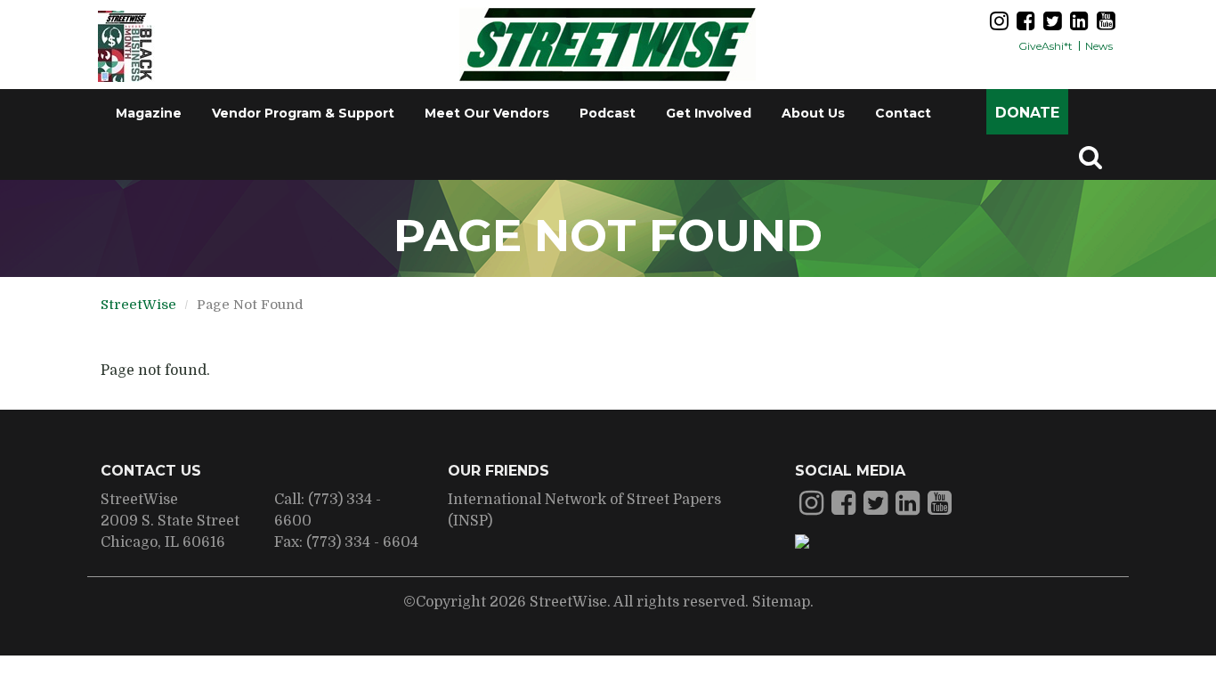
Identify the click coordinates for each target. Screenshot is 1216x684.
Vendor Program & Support (303, 113)
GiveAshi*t (1045, 46)
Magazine (149, 113)
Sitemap (781, 602)
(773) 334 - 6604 (362, 542)
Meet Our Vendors (487, 113)
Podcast (608, 113)
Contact (903, 113)
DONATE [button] (1027, 112)
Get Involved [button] (708, 113)
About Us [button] (813, 113)
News (1099, 46)
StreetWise (138, 305)
